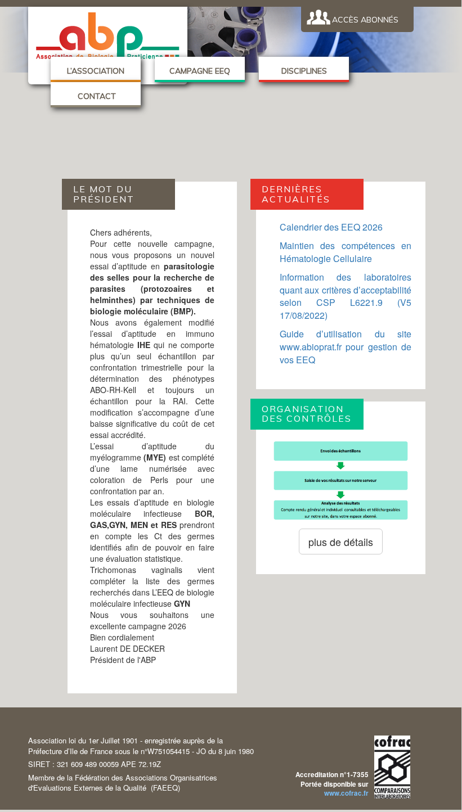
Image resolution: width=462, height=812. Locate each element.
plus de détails (340, 541)
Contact (95, 96)
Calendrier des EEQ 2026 (331, 226)
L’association (95, 71)
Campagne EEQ (199, 71)
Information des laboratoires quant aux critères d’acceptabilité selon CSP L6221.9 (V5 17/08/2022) (346, 296)
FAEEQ (165, 787)
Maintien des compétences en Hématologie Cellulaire (346, 252)
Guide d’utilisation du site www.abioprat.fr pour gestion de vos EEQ (346, 346)
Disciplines (304, 71)
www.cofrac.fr (346, 793)
